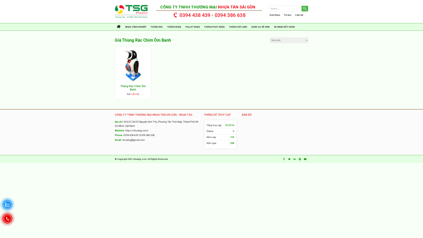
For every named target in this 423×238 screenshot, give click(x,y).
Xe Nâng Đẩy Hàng (284, 27)
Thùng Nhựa (174, 27)
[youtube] (305, 159)
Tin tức (287, 15)
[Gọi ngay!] (288, 8)
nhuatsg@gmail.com (133, 140)
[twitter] (289, 159)
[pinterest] (300, 159)
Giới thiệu (274, 15)
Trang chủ (119, 26)
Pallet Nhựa (192, 27)
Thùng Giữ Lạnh (238, 27)
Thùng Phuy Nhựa (214, 27)
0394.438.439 (130, 135)
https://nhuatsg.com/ (137, 130)
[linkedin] (295, 159)
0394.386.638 (147, 135)
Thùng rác (157, 27)
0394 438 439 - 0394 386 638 (212, 15)
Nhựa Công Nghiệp (135, 27)
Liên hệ (299, 15)
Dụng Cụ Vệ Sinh (260, 27)
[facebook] (284, 159)
